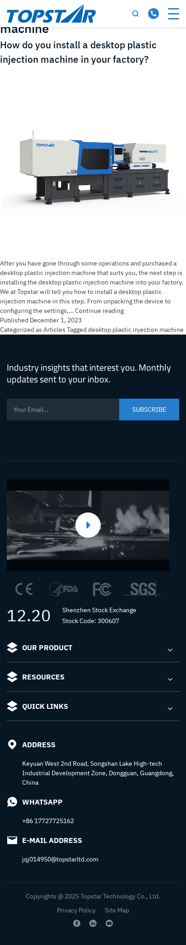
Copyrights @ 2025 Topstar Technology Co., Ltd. (93, 896)
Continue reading (99, 311)
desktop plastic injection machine (136, 330)
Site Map (117, 910)
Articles (54, 330)
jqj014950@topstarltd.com (60, 859)
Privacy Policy (76, 910)
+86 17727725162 (48, 821)
